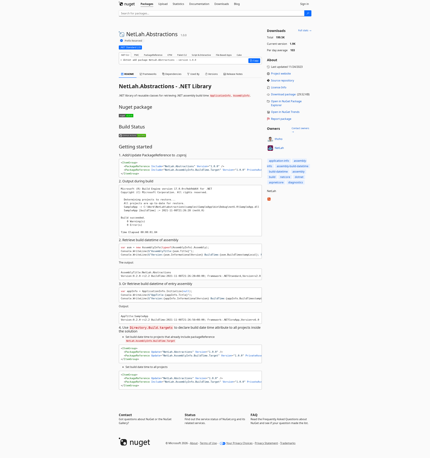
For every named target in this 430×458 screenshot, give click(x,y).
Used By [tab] (194, 74)
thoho (278, 139)
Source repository (282, 80)
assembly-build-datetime (292, 166)
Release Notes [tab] (234, 74)
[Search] (307, 13)
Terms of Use (208, 443)
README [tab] (129, 74)
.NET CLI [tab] (125, 54)
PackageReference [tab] (153, 54)
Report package (281, 119)
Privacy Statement (266, 443)
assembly (298, 171)
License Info (278, 87)
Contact (125, 415)
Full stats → (304, 30)
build (272, 177)
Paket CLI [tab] (182, 54)
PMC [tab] (136, 54)
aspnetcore (276, 182)
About (194, 443)
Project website (281, 73)
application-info (279, 161)
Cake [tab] (239, 54)
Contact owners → (300, 130)
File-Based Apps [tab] (224, 54)
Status (190, 415)
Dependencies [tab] (173, 74)
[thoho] (270, 139)
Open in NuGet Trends (285, 112)
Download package (283, 94)
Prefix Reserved (133, 40)
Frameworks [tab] (149, 74)
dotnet (299, 177)
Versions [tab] (212, 74)
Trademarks (288, 443)
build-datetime (278, 171)
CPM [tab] (169, 54)
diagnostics (295, 182)
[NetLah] (270, 148)
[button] (254, 60)
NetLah (279, 148)
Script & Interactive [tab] (201, 54)
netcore (285, 177)
